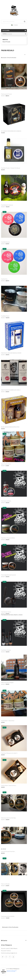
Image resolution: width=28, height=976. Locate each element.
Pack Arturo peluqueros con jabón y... (9, 753)
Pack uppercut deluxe (6, 501)
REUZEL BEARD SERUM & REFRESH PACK (10, 427)
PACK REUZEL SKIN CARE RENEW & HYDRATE (11, 353)
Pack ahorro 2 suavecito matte (8, 538)
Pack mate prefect (5, 316)
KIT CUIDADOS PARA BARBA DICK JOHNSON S (11, 131)
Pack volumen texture (6, 611)
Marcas (5, 39)
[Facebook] (9, 956)
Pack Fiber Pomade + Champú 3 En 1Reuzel (10, 168)
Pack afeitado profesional (7, 205)
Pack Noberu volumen (6, 650)
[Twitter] (2, 956)
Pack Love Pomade (5, 884)
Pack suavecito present (6, 94)
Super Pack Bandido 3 (6, 464)
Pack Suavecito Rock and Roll (7, 916)
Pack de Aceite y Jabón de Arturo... (9, 785)
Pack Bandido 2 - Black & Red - (8, 720)
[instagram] (6, 956)
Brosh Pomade (6, 41)
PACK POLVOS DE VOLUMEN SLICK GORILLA (10, 390)
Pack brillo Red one (5, 242)
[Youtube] (13, 956)
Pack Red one (4, 279)
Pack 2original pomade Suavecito (8, 575)
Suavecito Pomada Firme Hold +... (8, 851)
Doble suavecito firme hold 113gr (8, 817)
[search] (24, 21)
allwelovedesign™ (11, 971)
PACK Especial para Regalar (7, 682)
